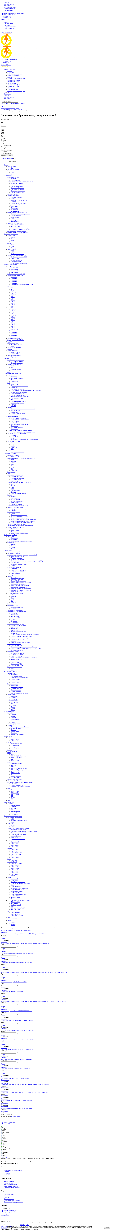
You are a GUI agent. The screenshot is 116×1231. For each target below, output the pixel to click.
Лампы (9, 576)
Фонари (9, 725)
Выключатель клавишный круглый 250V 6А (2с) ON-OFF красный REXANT (23, 933)
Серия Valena (14, 851)
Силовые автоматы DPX (18, 413)
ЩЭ (12, 774)
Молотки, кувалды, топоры (19, 200)
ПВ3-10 (13, 320)
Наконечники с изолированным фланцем (23, 521)
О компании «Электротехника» (13, 1170)
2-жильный (14, 278)
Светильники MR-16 (17, 650)
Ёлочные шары (15, 573)
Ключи (13, 198)
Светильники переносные (15, 610)
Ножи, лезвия (15, 185)
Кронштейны (15, 562)
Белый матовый (15, 897)
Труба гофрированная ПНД (19, 263)
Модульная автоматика (17, 378)
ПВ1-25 (13, 301)
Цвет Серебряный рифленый (19, 888)
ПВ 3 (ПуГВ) (11, 307)
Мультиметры (15, 211)
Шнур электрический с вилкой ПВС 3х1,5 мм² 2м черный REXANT (20, 1049)
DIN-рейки (14, 783)
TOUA (9, 473)
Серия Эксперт (15, 912)
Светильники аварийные (14, 552)
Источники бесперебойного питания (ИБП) (20, 541)
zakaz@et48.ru (5, 62)
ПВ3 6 (13, 318)
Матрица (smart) (15, 805)
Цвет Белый (14, 879)
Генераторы (10, 536)
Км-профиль (14, 247)
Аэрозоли (13, 178)
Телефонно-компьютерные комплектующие (20, 525)
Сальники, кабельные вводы (19, 785)
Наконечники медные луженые (20, 518)
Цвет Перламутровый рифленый (20, 883)
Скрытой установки (17, 363)
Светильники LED (16, 645)
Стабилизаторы (11, 542)
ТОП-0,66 (14, 447)
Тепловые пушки (16, 691)
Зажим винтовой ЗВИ (17, 476)
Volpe (12, 594)
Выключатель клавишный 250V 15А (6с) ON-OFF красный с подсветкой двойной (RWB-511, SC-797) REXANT (33, 1001)
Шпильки (13, 496)
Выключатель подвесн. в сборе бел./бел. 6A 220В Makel (17, 962)
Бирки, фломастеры (16, 357)
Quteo (12, 856)
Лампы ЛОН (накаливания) (19, 587)
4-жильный (14, 281)
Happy (13, 922)
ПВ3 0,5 (13, 309)
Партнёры (7, 1171)
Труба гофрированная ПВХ (19, 257)
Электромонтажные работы (12, 1187)
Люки (9, 372)
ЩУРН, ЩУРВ (15, 760)
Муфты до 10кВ (15, 352)
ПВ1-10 (13, 298)
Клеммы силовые (16, 479)
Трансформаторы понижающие (16, 433)
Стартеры (13, 565)
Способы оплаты (9, 4)
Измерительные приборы (14, 204)
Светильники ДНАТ (17, 662)
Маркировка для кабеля (14, 355)
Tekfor (12, 462)
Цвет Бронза (14, 880)
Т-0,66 (13, 446)
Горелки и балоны (16, 180)
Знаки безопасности (13, 456)
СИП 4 (13, 346)
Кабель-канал (11, 235)
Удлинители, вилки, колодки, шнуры (18, 828)
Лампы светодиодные (17, 591)
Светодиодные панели (17, 639)
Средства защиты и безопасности (17, 212)
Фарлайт (13, 602)
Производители (8, 1123)
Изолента (13, 510)
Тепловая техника (12, 684)
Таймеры (13, 404)
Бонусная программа (10, 7)
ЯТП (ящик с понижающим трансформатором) (24, 439)
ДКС (12, 238)
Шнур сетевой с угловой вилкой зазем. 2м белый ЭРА (16, 1059)
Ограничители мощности (18, 418)
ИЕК (12, 252)
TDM (9, 753)
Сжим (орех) (14, 481)
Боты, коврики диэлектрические (20, 214)
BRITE (13, 925)
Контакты (7, 5)
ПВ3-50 (13, 326)
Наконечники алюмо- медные (19, 516)
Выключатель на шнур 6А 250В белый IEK (13, 991)
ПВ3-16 (13, 321)
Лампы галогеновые (17, 579)
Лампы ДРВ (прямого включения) (21, 582)
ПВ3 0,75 (13, 310)
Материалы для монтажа (14, 223)
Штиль (13, 544)
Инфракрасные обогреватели (19, 693)
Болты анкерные (15, 498)
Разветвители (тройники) (18, 834)
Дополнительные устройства (19, 386)
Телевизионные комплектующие (16, 524)
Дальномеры (14, 209)
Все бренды (4, 1157)
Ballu (12, 704)
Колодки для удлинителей (18, 832)
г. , (8, 1210)
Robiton (13, 825)
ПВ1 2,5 (13, 294)
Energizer (13, 717)
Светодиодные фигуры (17, 571)
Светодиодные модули (17, 653)
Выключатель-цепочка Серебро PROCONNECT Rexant (17, 1020)
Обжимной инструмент (18, 189)
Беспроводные (11, 166)
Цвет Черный (15, 892)
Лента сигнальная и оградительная (17, 505)
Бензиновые (14, 538)
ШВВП (9, 349)
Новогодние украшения (14, 567)
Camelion (13, 714)
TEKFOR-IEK (15, 777)
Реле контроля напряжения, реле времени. (23, 432)
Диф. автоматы (15, 410)
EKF (8, 800)
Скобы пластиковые (17, 504)
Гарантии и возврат (9, 8)
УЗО (12, 415)
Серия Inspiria (15, 857)
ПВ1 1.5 (13, 292)
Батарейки (10, 713)
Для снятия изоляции (17, 183)
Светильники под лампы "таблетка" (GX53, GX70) (26, 648)
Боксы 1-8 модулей (12, 780)
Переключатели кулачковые (19, 392)
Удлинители (14, 837)
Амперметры (14, 206)
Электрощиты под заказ (11, 1186)
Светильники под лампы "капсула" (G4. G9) (24, 647)
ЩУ (12, 759)
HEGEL (13, 367)
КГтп (12, 289)
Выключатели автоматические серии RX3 (23, 409)
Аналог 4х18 (14, 630)
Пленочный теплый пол (18, 676)
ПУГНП (9, 341)
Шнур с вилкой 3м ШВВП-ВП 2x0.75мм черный (15, 1078)
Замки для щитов (16, 776)
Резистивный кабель (17, 682)
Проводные (10, 171)
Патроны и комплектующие (19, 564)
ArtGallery (14, 875)
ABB (8, 375)
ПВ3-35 (13, 324)
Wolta (12, 598)
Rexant (13, 485)
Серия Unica (14, 872)
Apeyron (13, 596)
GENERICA (14, 384)
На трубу (13, 619)
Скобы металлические (17, 254)
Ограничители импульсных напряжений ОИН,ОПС (26, 390)
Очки (12, 218)
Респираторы (15, 221)
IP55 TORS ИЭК (16, 909)
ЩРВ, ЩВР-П (15, 793)
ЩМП (12, 754)
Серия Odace (14, 869)
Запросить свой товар (10, 1184)
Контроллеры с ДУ (16, 659)
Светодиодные (15, 608)
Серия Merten (15, 868)
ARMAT (13, 406)
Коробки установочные (14, 364)
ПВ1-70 (13, 306)
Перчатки (13, 220)
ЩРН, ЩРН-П (15, 794)
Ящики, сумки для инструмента (16, 231)
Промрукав (14, 470)
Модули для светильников (18, 625)
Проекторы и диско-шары (18, 570)
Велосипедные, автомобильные (20, 727)
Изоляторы (14, 528)
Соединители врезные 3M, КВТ (20, 493)
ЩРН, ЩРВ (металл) (17, 757)
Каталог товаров (9, 1181)
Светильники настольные (14, 605)
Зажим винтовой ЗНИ (17, 478)
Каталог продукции (7, 158)
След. (14, 1116)
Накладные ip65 (15, 748)
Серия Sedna (14, 871)
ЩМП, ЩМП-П (15, 791)
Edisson (13, 710)
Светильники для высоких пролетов (21, 637)
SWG (12, 668)
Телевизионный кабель (14, 347)
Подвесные (14, 621)
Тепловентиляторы (16, 688)
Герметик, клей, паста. (13, 455)
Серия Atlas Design (16, 863)
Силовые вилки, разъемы (14, 817)
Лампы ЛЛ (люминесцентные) (20, 585)
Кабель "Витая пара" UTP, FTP (16, 274)
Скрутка (13, 492)
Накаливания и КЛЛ (17, 607)
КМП (12, 789)
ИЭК (12, 240)
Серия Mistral (15, 739)
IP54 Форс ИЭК (15, 902)
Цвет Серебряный (16, 886)
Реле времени (15, 421)
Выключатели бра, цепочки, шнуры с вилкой (24, 831)
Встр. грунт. (14, 614)
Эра (12, 168)
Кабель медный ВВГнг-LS (15, 275)
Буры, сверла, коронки (17, 224)
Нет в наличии (5, 1080)
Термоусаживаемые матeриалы (20, 509)
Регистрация (7, 1196)
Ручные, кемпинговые (17, 734)
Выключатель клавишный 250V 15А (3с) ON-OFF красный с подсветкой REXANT (25, 943)
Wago (12, 487)
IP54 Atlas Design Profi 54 (18, 908)
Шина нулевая (15, 530)
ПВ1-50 (13, 304)
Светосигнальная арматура (18, 401)
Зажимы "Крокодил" (17, 197)
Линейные (14, 633)
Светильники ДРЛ (16, 664)
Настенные (14, 613)
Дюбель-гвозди (15, 499)
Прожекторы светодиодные (15, 593)
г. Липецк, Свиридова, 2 (8, 14)
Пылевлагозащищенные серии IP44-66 (18, 900)
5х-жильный (14, 272)
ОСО (12, 438)
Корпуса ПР (14, 765)
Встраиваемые (15, 745)
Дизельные (14, 539)
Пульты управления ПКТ (18, 395)
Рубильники (14, 381)
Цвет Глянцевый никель (18, 882)
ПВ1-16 (13, 300)
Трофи (13, 722)
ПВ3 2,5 (13, 315)
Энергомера (14, 808)
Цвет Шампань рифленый (18, 894)
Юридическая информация (12, 1200)
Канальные (14, 696)
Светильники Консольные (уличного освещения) (25, 634)
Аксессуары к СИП (16, 344)
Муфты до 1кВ (15, 353)
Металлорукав (11, 249)
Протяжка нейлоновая (17, 188)
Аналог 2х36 (14, 628)
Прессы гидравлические (18, 191)
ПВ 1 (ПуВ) (10, 290)
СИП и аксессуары (12, 343)
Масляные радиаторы (17, 687)
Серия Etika (14, 849)
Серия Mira (14, 860)
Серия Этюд (14, 874)
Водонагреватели (12, 700)
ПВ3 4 (13, 317)
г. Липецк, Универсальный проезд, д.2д (12, 13)
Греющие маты (15, 680)
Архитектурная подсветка (18, 631)
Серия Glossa (14, 866)
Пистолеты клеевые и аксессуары (20, 228)
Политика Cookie (32, 1229)
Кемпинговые (15, 616)
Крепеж (9, 495)
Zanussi (13, 707)
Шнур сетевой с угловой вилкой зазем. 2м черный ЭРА (17, 1068)
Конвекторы (14, 685)
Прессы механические (17, 192)
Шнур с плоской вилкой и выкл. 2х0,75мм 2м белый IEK (17, 1040)
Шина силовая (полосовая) (18, 532)
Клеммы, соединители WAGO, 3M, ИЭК (19, 482)
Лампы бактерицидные (17, 578)
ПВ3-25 (13, 323)
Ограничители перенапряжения (20, 419)
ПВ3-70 (13, 327)
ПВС (8, 330)
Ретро (12, 885)
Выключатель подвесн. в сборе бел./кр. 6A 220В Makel (16, 1108)
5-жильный (14, 283)
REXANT (14, 461)
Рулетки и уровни (12, 194)
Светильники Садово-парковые (16, 611)
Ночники (10, 604)
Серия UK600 (15, 740)
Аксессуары (14, 674)
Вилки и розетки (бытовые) (19, 820)
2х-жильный (14, 267)
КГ (8, 286)
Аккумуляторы (15, 719)
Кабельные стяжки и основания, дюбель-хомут (21, 458)
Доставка (6, 2)
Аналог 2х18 (14, 627)
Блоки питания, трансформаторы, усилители (24, 657)
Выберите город (12, 59)
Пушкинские (14, 622)
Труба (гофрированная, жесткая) (16, 255)
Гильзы (13, 513)
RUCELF (13, 548)
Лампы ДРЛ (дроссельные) (18, 584)
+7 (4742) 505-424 (6, 16)
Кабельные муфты (12, 350)
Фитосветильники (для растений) (20, 642)
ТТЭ (12, 449)
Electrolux (13, 705)
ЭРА (12, 469)
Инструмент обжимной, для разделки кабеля (20, 181)
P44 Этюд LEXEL (16, 905)
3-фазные (10, 809)
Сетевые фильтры (16, 836)
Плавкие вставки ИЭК (17, 393)
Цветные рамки (15, 895)
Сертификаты (8, 1173)
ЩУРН (13, 797)
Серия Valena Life (16, 854)
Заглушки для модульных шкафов (20, 786)
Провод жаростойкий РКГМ (15, 340)
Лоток (9, 243)
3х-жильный (14, 269)
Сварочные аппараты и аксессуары (17, 232)
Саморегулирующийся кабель (19, 677)
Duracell (13, 716)
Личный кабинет (9, 1194)
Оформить (23, 103)
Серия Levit (14, 843)
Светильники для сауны (14, 553)
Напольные (14, 697)
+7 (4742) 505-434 (6, 17)
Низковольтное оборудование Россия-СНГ (19, 430)
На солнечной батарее (17, 618)
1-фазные (10, 803)
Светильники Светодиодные (15, 624)
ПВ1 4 (13, 295)
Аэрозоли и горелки (13, 177)
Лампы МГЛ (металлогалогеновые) (21, 588)
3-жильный (14, 280)
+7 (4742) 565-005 (6, 61)
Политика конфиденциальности (13, 1202)
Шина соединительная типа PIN (20, 533)
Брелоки (13, 730)
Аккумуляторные (16, 728)
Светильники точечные (14, 644)
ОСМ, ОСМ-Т (15, 436)
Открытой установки (17, 361)
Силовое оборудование (17, 403)
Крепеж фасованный (17, 501)
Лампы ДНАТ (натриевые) (18, 581)
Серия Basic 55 (15, 842)
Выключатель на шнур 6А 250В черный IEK (13, 982)
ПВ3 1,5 (13, 314)
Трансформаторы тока (13, 441)
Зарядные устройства (13, 723)
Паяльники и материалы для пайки (21, 229)
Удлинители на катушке (18, 839)
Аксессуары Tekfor (16, 743)
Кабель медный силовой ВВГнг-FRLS (22, 284)
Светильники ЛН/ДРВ (17, 665)
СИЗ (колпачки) (15, 490)
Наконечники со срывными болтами (21, 522)
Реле (12, 380)
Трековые (13, 641)
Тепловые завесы (16, 690)
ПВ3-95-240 (14, 329)
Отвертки (13, 201)
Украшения (14, 575)
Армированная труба (17, 260)
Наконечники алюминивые (19, 515)
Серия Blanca (15, 865)
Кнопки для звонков (13, 169)
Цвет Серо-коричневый (18, 889)
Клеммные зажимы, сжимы (15, 475)
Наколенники (15, 217)
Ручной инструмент (13, 195)
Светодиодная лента (13, 651)
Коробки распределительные (15, 360)
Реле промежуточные (17, 398)
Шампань (13, 899)
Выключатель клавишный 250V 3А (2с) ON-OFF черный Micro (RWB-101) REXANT (25, 1084)
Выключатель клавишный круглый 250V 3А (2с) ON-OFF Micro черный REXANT (25, 1092)
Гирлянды (14, 568)
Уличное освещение (13, 661)
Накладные (14, 747)
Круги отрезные (15, 226)
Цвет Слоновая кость (17, 891)
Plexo (12, 906)
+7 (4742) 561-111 (6, 65)
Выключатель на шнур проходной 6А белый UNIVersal (17, 1100)
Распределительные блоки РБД (20, 396)
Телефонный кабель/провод (15, 338)
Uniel (12, 172)
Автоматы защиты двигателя (19, 424)
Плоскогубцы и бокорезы (18, 203)
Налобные (14, 733)
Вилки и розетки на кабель (18, 829)
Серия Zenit (14, 846)
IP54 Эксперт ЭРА (16, 903)
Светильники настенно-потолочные (21, 636)
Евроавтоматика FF (13, 416)
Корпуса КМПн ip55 (17, 763)
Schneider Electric (16, 369)
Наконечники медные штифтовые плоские (23, 519)
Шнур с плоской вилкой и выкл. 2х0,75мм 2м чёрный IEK (17, 1030)
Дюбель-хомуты (15, 466)
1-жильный (14, 277)
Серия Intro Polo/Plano (17, 915)
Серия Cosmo (15, 845)
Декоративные (15, 731)
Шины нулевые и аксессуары (15, 527)
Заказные (13, 435)
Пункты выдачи (8, 10)
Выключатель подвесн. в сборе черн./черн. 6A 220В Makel (17, 953)
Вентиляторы (11, 694)
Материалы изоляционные (15, 507)
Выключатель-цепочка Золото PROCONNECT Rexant (16, 1011)
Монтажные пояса (16, 215)
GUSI (12, 366)
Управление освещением (14, 667)
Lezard (9, 859)
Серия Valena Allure (16, 852)
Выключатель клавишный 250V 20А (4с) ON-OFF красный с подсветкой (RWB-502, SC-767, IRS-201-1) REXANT (34, 972)
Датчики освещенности (18, 559)
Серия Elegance (15, 914)
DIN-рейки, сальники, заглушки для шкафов (20, 782)
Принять (107, 1227)
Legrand (13, 237)
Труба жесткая (15, 258)
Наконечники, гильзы (13, 512)
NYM (9, 266)
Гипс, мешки (11, 472)
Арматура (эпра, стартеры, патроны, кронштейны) (22, 555)
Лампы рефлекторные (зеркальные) (21, 590)
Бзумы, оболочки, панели (14, 779)
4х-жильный (14, 271)
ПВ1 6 (13, 297)
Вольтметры (14, 208)
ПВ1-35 (13, 303)
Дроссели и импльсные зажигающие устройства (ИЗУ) (27, 561)
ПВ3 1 (13, 312)
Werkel (9, 877)
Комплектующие (16, 261)
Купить (3, 938)
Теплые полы (11, 673)
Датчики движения (16, 558)
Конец (18, 1116)
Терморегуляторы (16, 679)
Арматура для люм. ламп (18, 556)
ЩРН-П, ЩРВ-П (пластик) (18, 756)
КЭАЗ (9, 450)
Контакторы (14, 376)
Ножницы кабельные (17, 186)
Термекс (13, 708)
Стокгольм (14, 918)
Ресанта (13, 547)
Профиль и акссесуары (17, 656)
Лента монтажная (16, 502)
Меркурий (14, 806)
